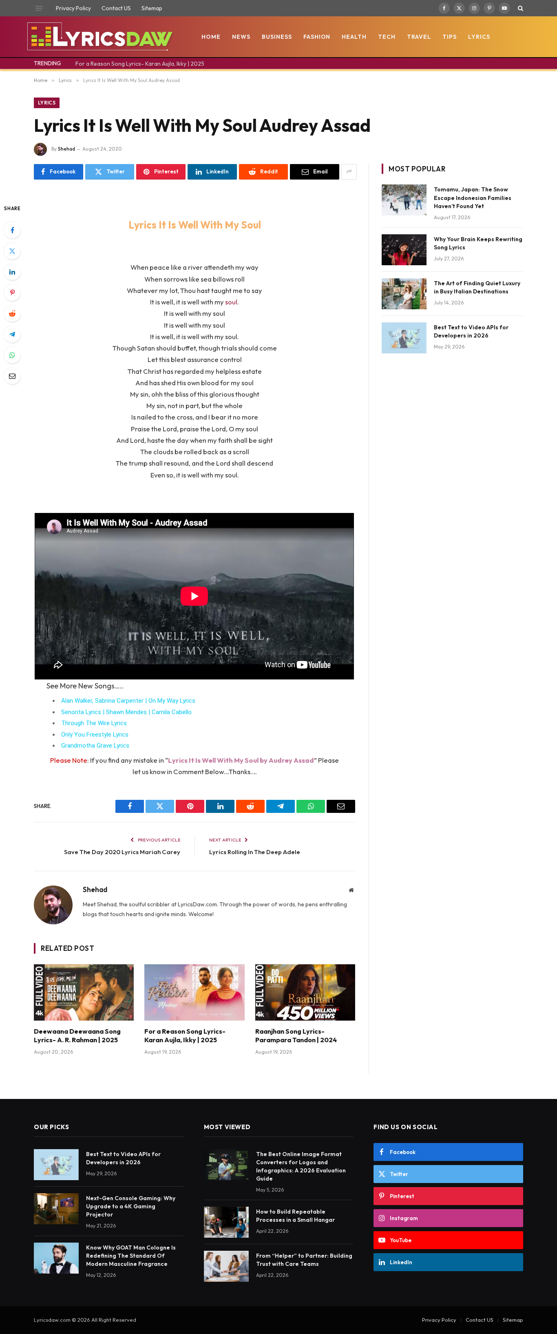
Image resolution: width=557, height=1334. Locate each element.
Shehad (66, 149)
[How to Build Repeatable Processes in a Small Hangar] (226, 1222)
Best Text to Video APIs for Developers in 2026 (471, 331)
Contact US (116, 8)
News (241, 36)
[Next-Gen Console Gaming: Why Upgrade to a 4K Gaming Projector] (56, 1208)
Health (354, 36)
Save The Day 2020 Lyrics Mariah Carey (122, 852)
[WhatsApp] (12, 355)
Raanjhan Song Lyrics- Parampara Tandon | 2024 (296, 1035)
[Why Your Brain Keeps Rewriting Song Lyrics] (404, 249)
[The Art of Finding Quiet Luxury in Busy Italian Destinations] (404, 293)
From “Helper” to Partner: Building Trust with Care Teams (304, 1259)
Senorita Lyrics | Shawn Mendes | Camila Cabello (126, 712)
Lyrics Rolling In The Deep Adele (254, 852)
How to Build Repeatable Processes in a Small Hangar (295, 1215)
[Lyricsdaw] (98, 36)
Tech (387, 36)
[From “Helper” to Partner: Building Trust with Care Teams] (226, 1266)
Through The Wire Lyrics (94, 723)
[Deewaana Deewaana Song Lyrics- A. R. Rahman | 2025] (84, 992)
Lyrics (479, 36)
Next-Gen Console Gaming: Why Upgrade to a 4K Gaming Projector (130, 1206)
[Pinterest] (12, 292)
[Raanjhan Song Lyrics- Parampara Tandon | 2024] (305, 992)
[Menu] (39, 8)
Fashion (317, 36)
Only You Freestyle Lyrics (94, 734)
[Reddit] (12, 313)
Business (277, 36)
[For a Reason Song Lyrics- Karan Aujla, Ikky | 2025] (194, 992)
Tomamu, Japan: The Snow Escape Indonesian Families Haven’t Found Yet (472, 197)
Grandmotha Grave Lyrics (95, 745)
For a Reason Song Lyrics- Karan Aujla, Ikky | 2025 (139, 63)
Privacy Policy (73, 8)
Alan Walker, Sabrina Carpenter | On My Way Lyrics (128, 700)
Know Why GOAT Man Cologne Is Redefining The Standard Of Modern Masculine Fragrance (131, 1255)
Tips (449, 36)
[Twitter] (12, 251)
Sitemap (151, 8)
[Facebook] (12, 230)
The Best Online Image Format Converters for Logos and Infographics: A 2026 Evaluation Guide (301, 1166)
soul (231, 301)
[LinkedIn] (12, 272)
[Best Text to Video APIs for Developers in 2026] (404, 337)
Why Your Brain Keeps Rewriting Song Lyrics (478, 243)
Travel (419, 36)
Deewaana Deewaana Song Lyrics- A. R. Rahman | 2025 (77, 1035)
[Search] (519, 8)
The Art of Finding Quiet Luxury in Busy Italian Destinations (477, 287)
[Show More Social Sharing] (349, 172)
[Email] (12, 376)
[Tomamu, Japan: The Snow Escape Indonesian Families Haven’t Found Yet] (404, 199)
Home (211, 36)
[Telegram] (12, 334)
